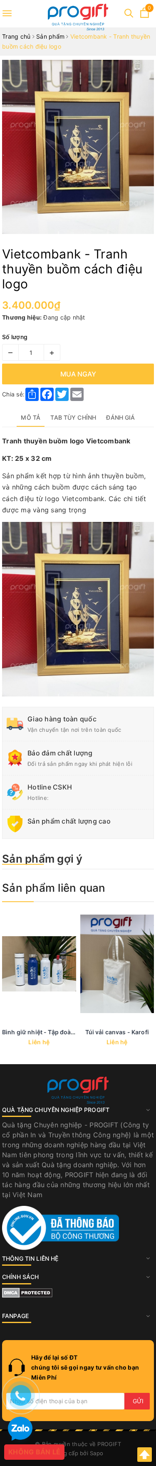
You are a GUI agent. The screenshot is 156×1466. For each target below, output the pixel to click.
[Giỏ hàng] (144, 15)
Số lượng (14, 336)
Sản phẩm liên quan (54, 887)
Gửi (138, 1401)
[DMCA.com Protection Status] (27, 1292)
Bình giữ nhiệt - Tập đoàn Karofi (47, 1032)
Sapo (96, 1453)
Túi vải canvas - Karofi (117, 1032)
